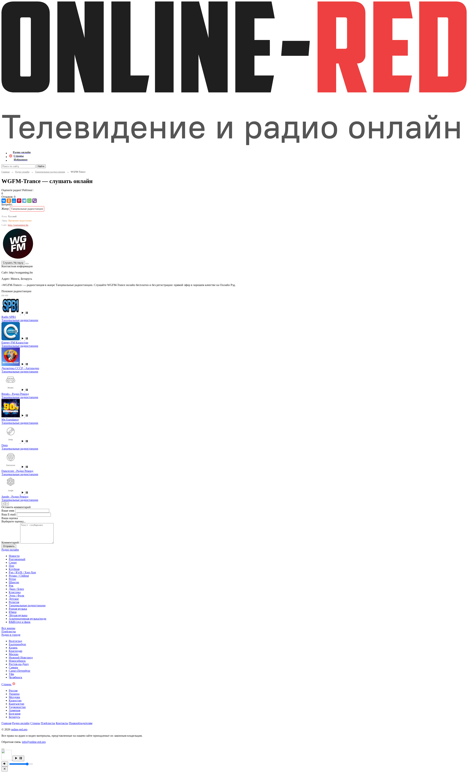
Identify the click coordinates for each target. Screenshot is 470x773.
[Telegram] (24, 200)
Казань (13, 647)
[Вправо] (6, 295)
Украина (14, 693)
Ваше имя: (8, 510)
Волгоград (15, 641)
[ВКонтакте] (3, 200)
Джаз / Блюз (16, 588)
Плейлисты (48, 723)
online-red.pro (19, 729)
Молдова (14, 697)
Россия (13, 690)
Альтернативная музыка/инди (27, 618)
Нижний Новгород (21, 657)
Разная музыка (18, 608)
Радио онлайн (22, 171)
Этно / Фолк (16, 595)
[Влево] (2, 295)
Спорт (13, 562)
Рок (11, 585)
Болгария (14, 713)
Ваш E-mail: (8, 514)
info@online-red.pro (34, 741)
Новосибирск (17, 660)
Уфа (11, 674)
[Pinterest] (19, 200)
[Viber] (34, 200)
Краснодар (15, 650)
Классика (15, 592)
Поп (11, 565)
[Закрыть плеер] (4, 769)
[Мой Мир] (14, 200)
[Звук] (4, 764)
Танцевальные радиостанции (50, 171)
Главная (5, 171)
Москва (13, 654)
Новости (14, 555)
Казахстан (15, 700)
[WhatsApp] (29, 200)
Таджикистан (17, 707)
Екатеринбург (17, 644)
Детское (14, 598)
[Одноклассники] (9, 200)
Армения (14, 710)
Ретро (12, 579)
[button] (25, 313)
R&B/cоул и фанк (19, 621)
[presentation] (3, 504)
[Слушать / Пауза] (18, 758)
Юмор (13, 612)
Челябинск (15, 677)
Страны (35, 723)
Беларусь (14, 717)
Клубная (14, 569)
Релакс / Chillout (19, 575)
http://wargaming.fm (18, 225)
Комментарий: (10, 542)
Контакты (62, 723)
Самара (13, 667)
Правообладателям (80, 723)
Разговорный (17, 559)
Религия (14, 602)
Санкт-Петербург (19, 670)
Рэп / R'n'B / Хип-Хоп (22, 572)
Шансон (14, 582)
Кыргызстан (16, 703)
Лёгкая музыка (18, 615)
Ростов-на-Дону (19, 664)
